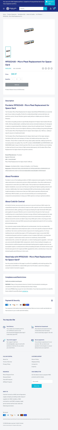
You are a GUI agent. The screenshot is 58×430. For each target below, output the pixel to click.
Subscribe (36, 386)
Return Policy (35, 359)
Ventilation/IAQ (21, 14)
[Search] (45, 8)
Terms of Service (7, 361)
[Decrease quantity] (12, 79)
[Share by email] (52, 68)
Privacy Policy (6, 364)
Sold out (17, 84)
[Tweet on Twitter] (49, 68)
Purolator (8, 68)
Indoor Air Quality (31, 14)
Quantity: (7, 79)
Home (4, 14)
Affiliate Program (7, 382)
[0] (54, 8)
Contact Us (34, 364)
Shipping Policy (36, 361)
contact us (25, 291)
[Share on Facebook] (43, 68)
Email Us (34, 366)
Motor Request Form (8, 374)
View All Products (7, 379)
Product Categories (11, 14)
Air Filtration (39, 14)
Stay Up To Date (51, 2)
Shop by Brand (7, 377)
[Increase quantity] (20, 79)
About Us (5, 359)
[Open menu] (4, 8)
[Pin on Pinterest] (46, 68)
